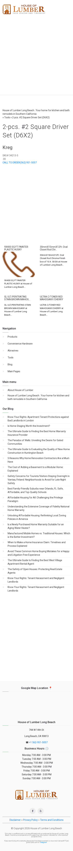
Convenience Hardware (20, 343)
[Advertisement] (36, 56)
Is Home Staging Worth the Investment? (29, 426)
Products (12, 336)
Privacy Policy (30, 820)
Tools (10, 357)
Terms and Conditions (51, 820)
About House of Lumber (20, 390)
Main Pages (14, 371)
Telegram (43, 842)
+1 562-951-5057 (38, 742)
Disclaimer (15, 820)
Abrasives (13, 350)
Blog (10, 364)
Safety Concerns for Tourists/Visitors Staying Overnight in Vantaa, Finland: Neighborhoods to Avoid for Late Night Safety (39, 480)
